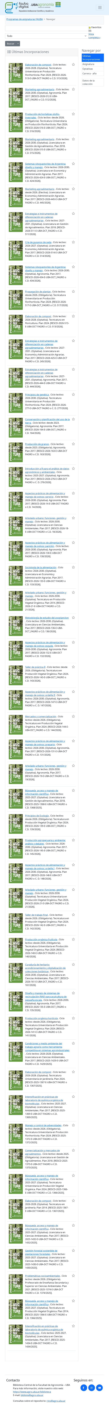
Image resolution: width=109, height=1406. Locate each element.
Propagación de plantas (38, 291)
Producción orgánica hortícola (41, 1018)
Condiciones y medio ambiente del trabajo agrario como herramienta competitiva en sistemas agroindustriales (47, 1047)
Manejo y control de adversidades (43, 1125)
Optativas (87, 68)
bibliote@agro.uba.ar (32, 1395)
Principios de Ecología (37, 815)
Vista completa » (94, 36)
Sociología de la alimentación (40, 567)
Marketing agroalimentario (39, 89)
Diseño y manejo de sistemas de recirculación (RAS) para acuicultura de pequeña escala (46, 997)
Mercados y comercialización (40, 716)
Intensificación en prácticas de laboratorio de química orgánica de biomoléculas (44, 1100)
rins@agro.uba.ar (56, 1400)
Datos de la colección (88, 82)
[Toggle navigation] (100, 7)
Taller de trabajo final (36, 914)
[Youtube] (99, 1387)
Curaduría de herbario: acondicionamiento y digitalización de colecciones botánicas (45, 968)
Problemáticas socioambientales (42, 1275)
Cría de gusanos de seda (38, 242)
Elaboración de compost (38, 64)
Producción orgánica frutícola (41, 939)
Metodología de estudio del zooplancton (47, 617)
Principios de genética (37, 394)
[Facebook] (83, 1387)
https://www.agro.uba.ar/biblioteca (32, 1391)
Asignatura (88, 64)
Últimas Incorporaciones (91, 57)
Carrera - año (89, 73)
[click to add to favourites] (73, 64)
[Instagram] (91, 1387)
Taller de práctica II (35, 667)
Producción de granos (37, 444)
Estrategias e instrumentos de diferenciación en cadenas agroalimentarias (41, 217)
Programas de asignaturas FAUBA (24, 19)
